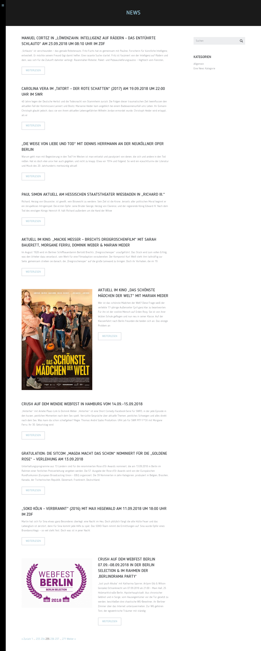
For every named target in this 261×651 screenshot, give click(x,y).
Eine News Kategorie (204, 68)
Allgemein (199, 64)
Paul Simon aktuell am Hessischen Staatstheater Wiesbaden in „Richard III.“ (93, 195)
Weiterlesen (33, 70)
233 (38, 639)
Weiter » (71, 639)
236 (52, 639)
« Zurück (26, 639)
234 (43, 639)
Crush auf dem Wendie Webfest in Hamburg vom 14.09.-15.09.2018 (82, 404)
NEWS (133, 13)
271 (64, 639)
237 (57, 639)
